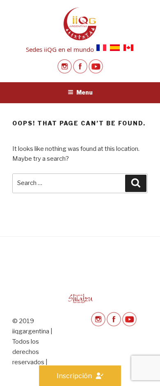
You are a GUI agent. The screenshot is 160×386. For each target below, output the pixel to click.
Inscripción (74, 376)
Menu (84, 92)
